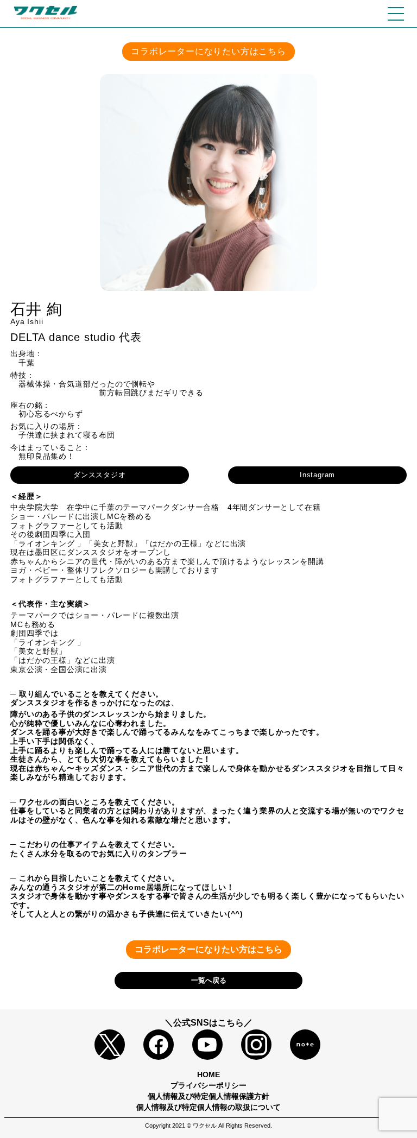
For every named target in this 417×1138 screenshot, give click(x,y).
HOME (208, 1074)
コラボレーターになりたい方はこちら (208, 51)
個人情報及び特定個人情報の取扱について (208, 1107)
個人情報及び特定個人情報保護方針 (208, 1096)
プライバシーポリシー (208, 1085)
